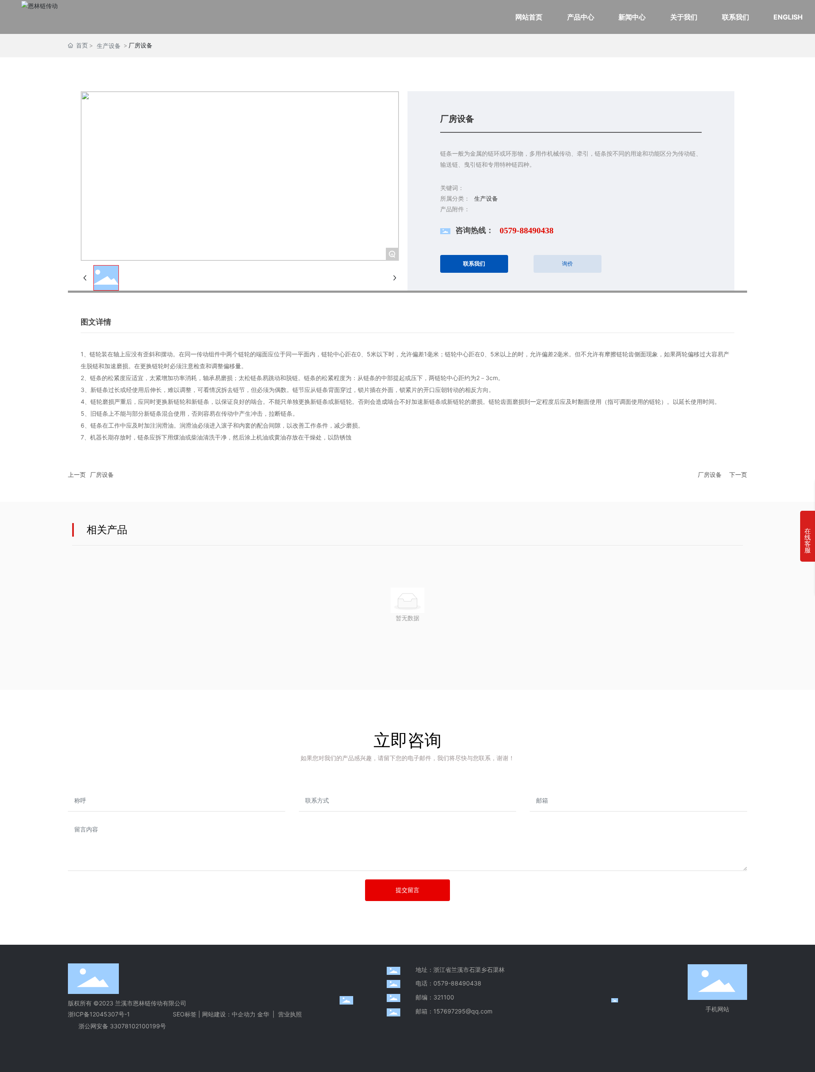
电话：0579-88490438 (448, 983)
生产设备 (109, 45)
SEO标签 (185, 1014)
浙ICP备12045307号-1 (99, 1014)
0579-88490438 (527, 230)
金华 (263, 1014)
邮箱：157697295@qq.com (454, 1011)
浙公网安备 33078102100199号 (122, 1026)
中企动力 (244, 1014)
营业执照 (290, 1014)
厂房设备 (102, 474)
